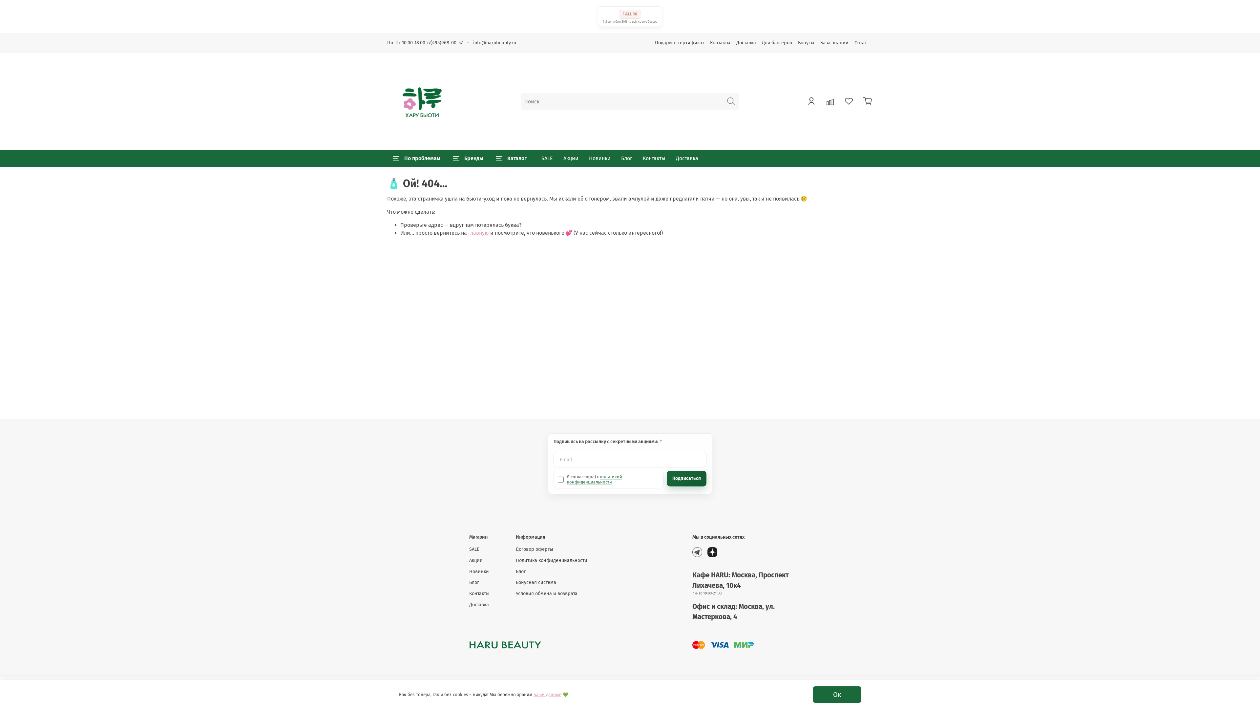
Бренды (473, 158)
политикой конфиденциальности (594, 479)
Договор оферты (534, 549)
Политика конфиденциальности (551, 560)
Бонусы (806, 43)
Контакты (720, 43)
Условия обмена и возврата (547, 593)
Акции (570, 158)
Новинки (600, 158)
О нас (860, 43)
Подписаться (686, 478)
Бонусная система (536, 582)
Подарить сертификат (679, 43)
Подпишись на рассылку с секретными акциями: (606, 441)
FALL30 (630, 14)
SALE (547, 158)
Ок (837, 694)
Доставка (746, 43)
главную (478, 233)
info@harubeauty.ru (494, 43)
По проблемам (422, 158)
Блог (626, 158)
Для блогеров (777, 43)
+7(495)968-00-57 (445, 43)
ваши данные (547, 695)
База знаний (834, 43)
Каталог (517, 158)
